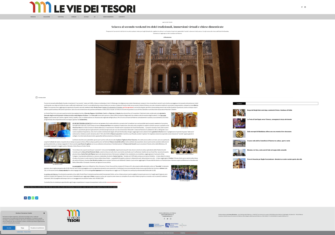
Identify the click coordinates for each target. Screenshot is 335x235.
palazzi (94, 187)
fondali (63, 187)
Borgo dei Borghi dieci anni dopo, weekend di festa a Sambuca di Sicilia (269, 110)
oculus (84, 187)
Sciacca (105, 187)
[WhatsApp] (33, 198)
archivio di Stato (41, 187)
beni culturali (49, 187)
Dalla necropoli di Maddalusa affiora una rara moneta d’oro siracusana (269, 131)
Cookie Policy (20, 231)
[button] (44, 213)
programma (100, 187)
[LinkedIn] (29, 198)
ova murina (89, 187)
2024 (28, 187)
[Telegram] (37, 198)
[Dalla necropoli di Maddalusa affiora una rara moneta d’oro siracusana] (239, 134)
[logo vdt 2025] (82, 2)
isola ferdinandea (69, 187)
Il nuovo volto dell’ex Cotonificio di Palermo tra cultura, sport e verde (268, 141)
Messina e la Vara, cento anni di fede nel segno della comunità (266, 150)
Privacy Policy (27, 231)
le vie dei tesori (78, 187)
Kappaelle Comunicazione (191, 233)
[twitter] (167, 218)
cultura (59, 187)
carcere (55, 187)
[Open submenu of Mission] (38, 16)
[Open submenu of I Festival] (67, 16)
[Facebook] (25, 198)
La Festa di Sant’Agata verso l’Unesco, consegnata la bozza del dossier (269, 119)
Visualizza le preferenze (37, 228)
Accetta (9, 228)
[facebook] (302, 7)
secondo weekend (112, 187)
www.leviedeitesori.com (114, 182)
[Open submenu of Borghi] (79, 16)
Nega (22, 228)
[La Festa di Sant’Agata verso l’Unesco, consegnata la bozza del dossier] (239, 123)
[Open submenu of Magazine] (53, 16)
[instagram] (305, 7)
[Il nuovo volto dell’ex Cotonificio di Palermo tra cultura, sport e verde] (239, 143)
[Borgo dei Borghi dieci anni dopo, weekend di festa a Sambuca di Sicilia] (239, 112)
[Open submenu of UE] (98, 16)
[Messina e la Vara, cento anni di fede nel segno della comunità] (239, 152)
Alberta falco (33, 187)
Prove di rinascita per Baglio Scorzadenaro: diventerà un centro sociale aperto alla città (274, 159)
